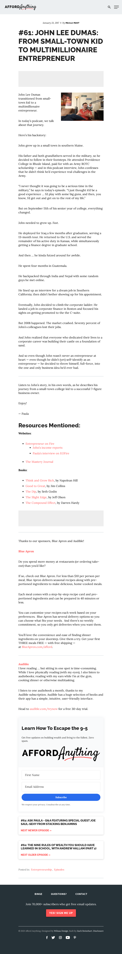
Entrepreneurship (41, 869)
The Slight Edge (36, 497)
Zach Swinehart (84, 931)
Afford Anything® (21, 7)
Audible (23, 664)
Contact (81, 894)
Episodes (59, 869)
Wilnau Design (61, 931)
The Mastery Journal (39, 462)
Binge (38, 894)
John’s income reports (47, 447)
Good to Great (35, 486)
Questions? (59, 894)
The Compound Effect (40, 503)
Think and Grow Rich (40, 480)
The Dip (31, 491)
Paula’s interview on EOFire (51, 453)
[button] (61, 754)
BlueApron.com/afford (37, 647)
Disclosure (98, 931)
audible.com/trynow (44, 709)
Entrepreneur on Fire (40, 443)
